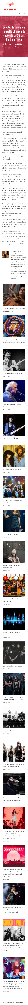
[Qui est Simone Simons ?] (14, 530)
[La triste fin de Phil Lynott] (14, 434)
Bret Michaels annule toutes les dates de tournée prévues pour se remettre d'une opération (13, 910)
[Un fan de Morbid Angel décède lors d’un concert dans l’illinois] (14, 694)
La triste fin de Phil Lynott (11, 438)
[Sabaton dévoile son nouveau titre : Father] (14, 497)
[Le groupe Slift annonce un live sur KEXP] (14, 727)
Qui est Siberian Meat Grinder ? (13, 666)
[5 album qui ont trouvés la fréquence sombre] (14, 629)
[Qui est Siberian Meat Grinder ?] (14, 662)
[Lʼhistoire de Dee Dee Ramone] (14, 370)
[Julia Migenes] (10, 6)
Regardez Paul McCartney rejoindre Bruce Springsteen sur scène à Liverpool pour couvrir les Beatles (14, 233)
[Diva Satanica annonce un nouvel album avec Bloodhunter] (14, 761)
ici (14, 152)
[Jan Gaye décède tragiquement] (14, 466)
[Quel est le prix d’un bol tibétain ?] (14, 305)
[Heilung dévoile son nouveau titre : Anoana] (14, 562)
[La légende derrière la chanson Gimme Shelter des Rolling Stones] (14, 336)
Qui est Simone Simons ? (11, 534)
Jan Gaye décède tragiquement (13, 469)
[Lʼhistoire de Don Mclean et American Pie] (14, 401)
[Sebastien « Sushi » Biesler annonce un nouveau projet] (14, 794)
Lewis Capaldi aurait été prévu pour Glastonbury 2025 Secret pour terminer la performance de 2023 (13, 241)
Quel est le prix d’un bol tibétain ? (14, 309)
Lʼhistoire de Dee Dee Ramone (12, 373)
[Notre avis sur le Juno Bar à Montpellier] (14, 595)
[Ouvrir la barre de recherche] (20, 13)
